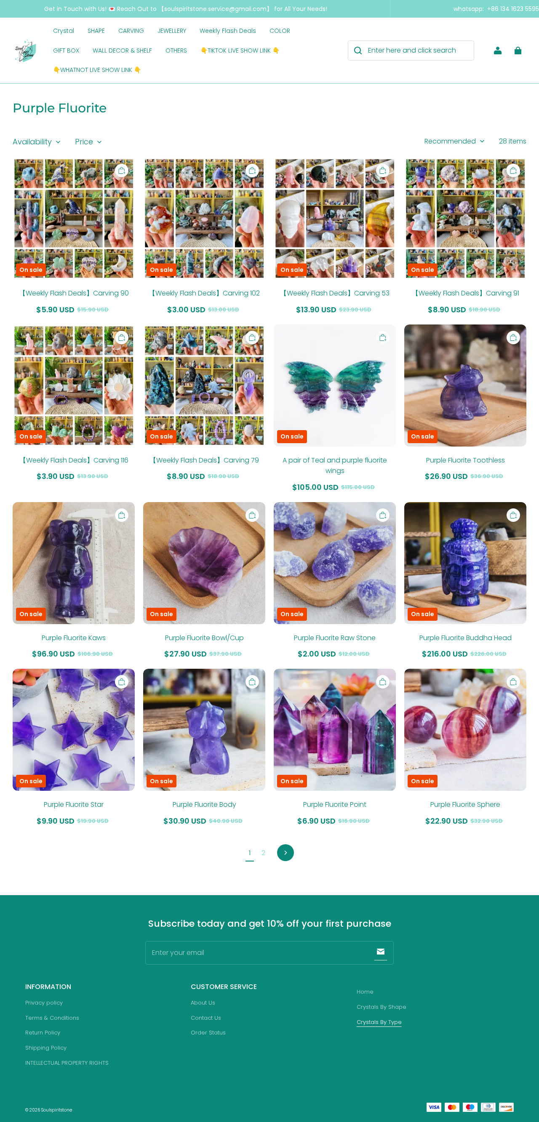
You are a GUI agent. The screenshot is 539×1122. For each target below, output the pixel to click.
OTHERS (176, 50)
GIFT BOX (66, 50)
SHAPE (96, 31)
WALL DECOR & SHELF (122, 50)
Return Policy (42, 1033)
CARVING (131, 31)
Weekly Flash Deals (228, 31)
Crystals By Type (379, 1022)
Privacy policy (44, 1003)
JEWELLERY (171, 31)
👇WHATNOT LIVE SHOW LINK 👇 (97, 70)
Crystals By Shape (381, 1007)
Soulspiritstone (56, 1110)
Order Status (208, 1033)
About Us (203, 1003)
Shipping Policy (46, 1048)
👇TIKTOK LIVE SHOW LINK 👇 (240, 50)
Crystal (63, 31)
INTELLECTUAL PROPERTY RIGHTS (67, 1063)
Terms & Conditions (52, 1018)
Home (365, 992)
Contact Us (206, 1018)
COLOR (280, 31)
